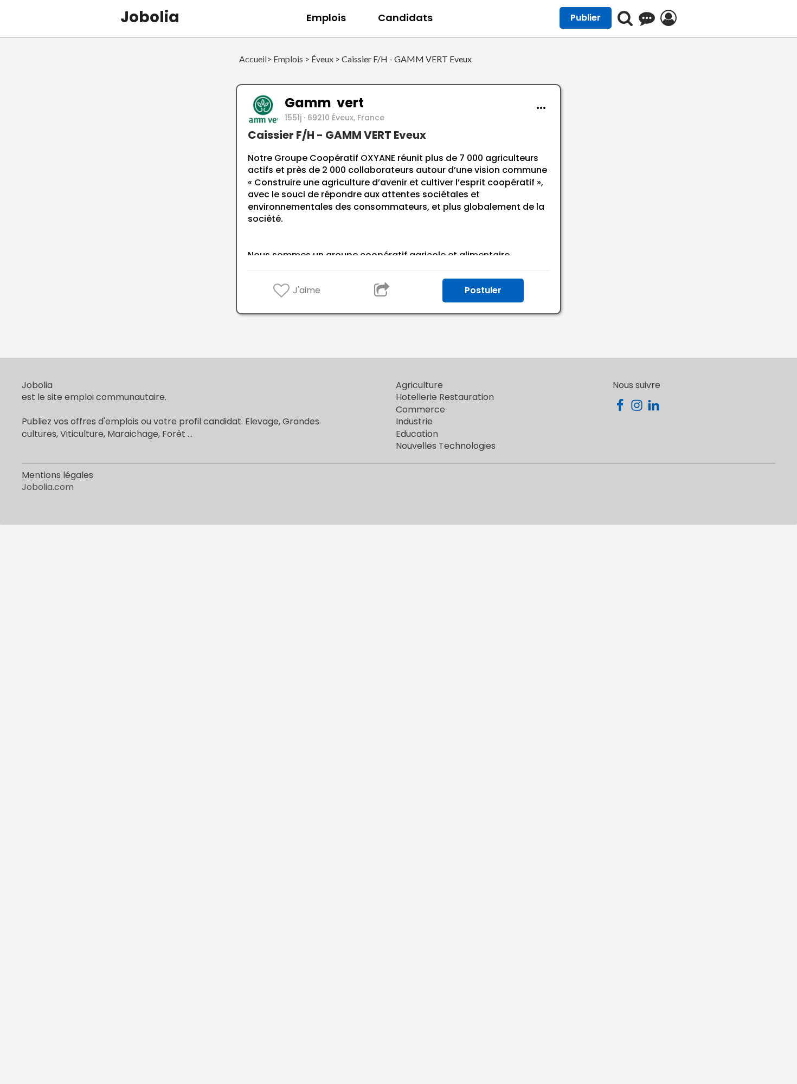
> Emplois (285, 59)
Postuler (483, 290)
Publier (585, 17)
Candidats (405, 17)
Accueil (253, 59)
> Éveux (318, 59)
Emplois (326, 17)
